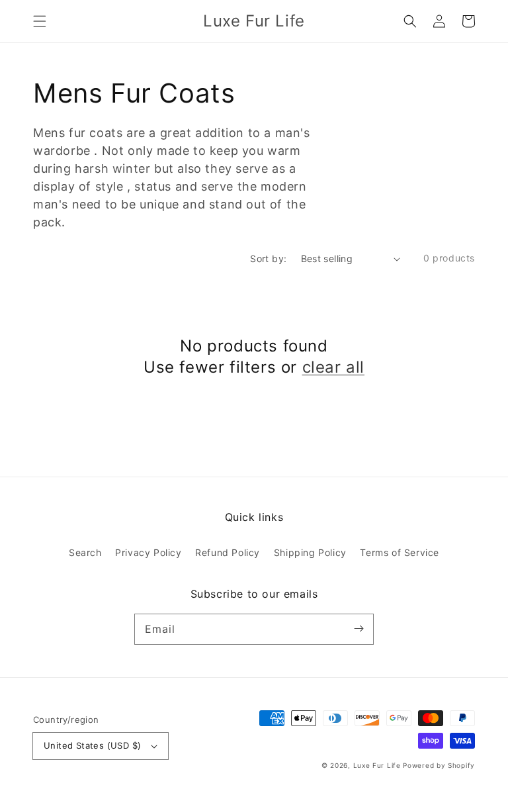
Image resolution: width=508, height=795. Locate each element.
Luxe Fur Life (377, 765)
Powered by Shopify (439, 765)
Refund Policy (227, 552)
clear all (333, 367)
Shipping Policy (310, 552)
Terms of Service (399, 552)
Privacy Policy (148, 552)
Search (85, 552)
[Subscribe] (358, 628)
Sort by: (268, 258)
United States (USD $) (92, 745)
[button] (39, 21)
